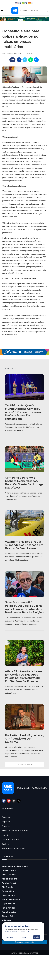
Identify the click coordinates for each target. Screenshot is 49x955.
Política (6, 844)
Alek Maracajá (9, 875)
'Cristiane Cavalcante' (13, 53)
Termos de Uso (25, 932)
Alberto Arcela (9, 870)
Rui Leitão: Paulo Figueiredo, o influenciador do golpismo (24, 739)
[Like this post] (13, 59)
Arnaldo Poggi (9, 883)
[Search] (46, 10)
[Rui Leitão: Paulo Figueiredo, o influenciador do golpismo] (24, 717)
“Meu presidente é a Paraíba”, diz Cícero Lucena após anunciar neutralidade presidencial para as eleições (24, 607)
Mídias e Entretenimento (15, 830)
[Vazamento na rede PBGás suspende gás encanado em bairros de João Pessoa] (24, 523)
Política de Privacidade (12, 932)
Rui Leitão (7, 920)
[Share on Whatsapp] (30, 59)
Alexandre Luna (9, 879)
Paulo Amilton (8, 908)
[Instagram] (14, 801)
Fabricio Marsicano (11, 899)
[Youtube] (9, 801)
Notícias (6, 835)
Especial (6, 821)
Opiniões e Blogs (10, 839)
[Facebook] (4, 801)
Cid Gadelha (8, 887)
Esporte (6, 826)
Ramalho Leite (9, 912)
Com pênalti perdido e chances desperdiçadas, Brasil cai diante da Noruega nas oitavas (24, 482)
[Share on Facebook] (19, 59)
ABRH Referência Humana (15, 866)
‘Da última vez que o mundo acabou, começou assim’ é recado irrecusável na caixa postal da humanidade (24, 412)
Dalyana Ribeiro (9, 891)
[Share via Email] (36, 59)
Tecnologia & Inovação (13, 848)
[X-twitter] (19, 801)
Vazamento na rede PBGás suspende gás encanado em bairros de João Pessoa (24, 545)
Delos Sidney (8, 895)
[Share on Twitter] (24, 59)
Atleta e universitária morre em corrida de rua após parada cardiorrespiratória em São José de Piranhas (23, 676)
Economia (7, 817)
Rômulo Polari (8, 916)
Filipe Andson (8, 904)
